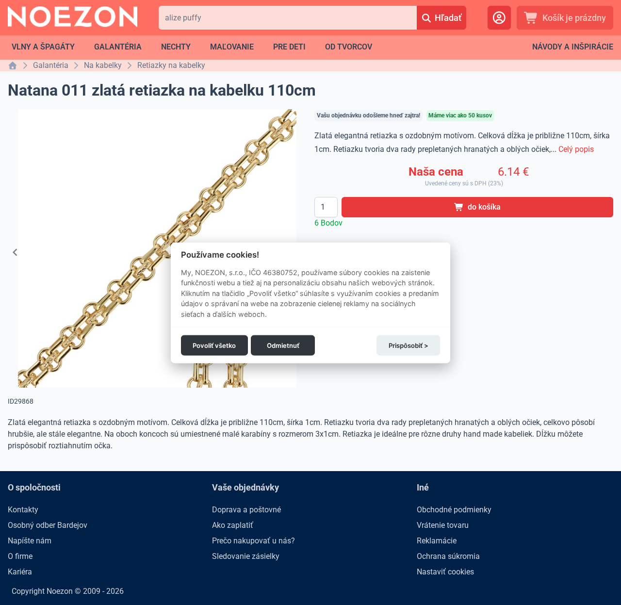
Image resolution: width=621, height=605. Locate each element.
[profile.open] (499, 18)
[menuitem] (43, 47)
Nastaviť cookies (445, 571)
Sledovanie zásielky (245, 556)
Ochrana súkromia (448, 556)
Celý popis (576, 149)
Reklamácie (437, 540)
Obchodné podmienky (454, 509)
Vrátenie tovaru (443, 525)
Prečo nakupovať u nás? (253, 540)
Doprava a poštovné (246, 509)
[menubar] (192, 47)
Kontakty (23, 509)
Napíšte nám (29, 540)
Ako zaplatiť (232, 525)
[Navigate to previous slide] (15, 252)
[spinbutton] (326, 207)
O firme (20, 556)
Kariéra (20, 571)
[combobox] (288, 18)
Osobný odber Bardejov (47, 525)
